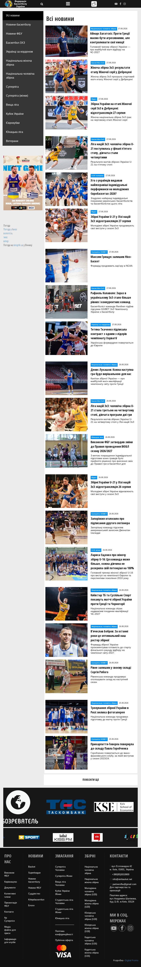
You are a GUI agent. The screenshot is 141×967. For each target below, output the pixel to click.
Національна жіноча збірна (19, 62)
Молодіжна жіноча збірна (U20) (92, 903)
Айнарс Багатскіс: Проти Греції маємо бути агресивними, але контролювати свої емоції (110, 37)
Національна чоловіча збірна (20, 75)
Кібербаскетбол (36, 899)
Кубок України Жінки (62, 892)
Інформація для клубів (10, 941)
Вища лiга (12, 104)
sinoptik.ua (18, 245)
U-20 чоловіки (97, 176)
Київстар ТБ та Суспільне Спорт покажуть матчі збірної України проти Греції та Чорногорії (111, 599)
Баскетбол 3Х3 (15, 42)
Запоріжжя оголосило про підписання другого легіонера (110, 520)
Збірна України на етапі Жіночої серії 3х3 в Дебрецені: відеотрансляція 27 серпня (111, 108)
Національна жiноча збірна (92, 881)
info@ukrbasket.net (122, 879)
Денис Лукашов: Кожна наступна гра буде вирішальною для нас (112, 371)
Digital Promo (131, 960)
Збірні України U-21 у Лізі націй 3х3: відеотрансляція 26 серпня (111, 484)
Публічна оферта (64, 940)
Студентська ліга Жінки (64, 911)
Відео (93, 99)
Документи (9, 887)
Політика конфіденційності (64, 933)
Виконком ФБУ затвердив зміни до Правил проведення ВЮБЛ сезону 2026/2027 (112, 446)
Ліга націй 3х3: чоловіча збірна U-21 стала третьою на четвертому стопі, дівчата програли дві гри (112, 410)
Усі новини (13, 15)
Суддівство (34, 893)
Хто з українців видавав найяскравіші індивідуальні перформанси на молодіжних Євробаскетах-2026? (110, 187)
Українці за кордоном (19, 51)
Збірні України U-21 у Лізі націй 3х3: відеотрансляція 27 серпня (111, 219)
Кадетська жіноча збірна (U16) (92, 952)
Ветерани (12, 141)
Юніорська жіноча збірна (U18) (92, 928)
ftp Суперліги (9, 919)
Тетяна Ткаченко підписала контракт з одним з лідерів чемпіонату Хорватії (109, 333)
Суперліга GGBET (99, 252)
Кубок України (15, 113)
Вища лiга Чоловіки (60, 883)
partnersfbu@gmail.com (124, 884)
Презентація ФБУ (10, 904)
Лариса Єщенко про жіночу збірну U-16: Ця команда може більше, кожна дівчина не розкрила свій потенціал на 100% (112, 561)
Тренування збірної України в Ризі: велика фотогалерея (110, 710)
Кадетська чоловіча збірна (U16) (91, 940)
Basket (31, 866)
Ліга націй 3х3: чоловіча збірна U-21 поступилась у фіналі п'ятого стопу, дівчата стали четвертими (112, 150)
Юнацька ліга (14, 131)
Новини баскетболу (18, 24)
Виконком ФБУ (9, 874)
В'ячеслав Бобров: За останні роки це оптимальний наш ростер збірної (109, 635)
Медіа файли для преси (10, 930)
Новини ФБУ (14, 33)
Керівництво (10, 882)
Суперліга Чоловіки (60, 868)
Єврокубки (13, 122)
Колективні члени (10, 895)
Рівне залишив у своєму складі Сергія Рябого (111, 669)
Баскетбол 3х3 (97, 63)
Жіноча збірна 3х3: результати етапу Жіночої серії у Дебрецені (111, 69)
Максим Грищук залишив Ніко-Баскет (111, 259)
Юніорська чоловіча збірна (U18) (91, 916)
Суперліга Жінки (63, 876)
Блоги (31, 905)
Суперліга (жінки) (17, 95)
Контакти (9, 911)
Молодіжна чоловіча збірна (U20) (91, 891)
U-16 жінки (95, 550)
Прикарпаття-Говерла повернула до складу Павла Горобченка (112, 746)
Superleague (34, 872)
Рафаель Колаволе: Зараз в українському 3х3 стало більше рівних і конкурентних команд (111, 297)
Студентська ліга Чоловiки (64, 901)
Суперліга (12, 86)
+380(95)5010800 (120, 874)
